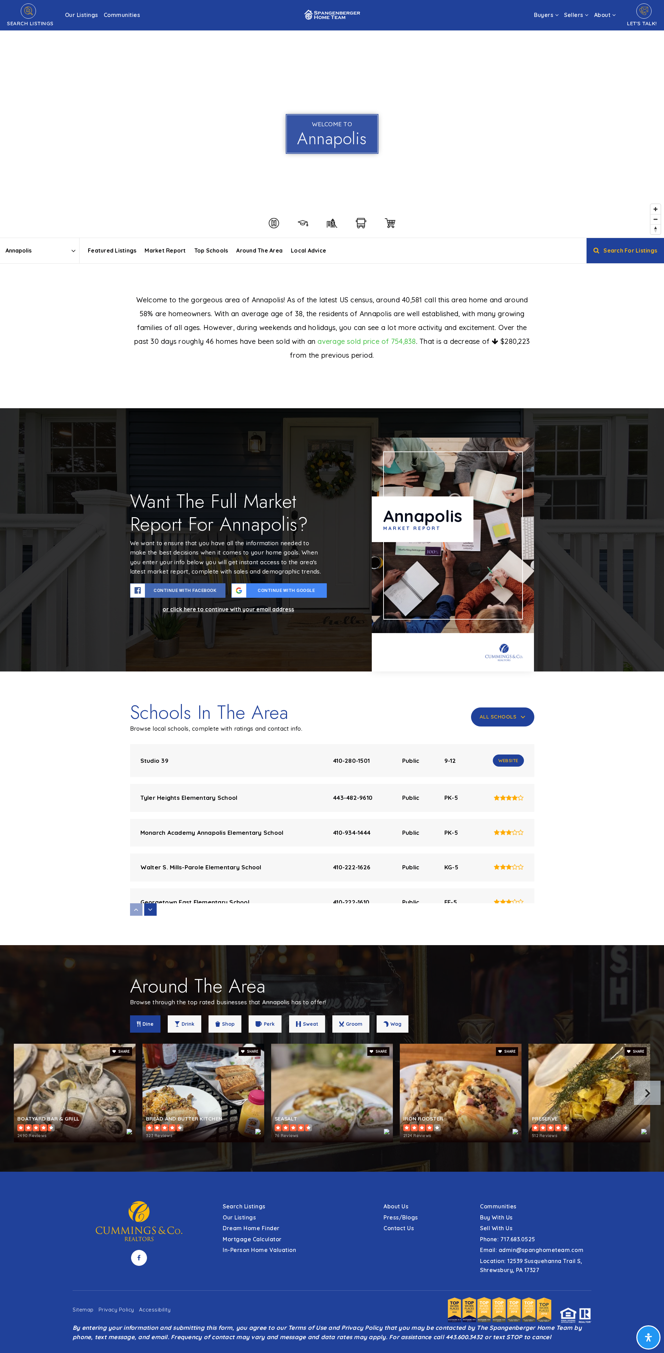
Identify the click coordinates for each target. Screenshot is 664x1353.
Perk (269, 1024)
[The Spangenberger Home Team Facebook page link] (139, 1258)
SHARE (123, 1051)
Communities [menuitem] (122, 14)
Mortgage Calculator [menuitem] (252, 1239)
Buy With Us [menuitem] (496, 1217)
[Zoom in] (656, 209)
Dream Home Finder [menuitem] (251, 1228)
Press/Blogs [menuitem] (401, 1217)
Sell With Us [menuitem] (496, 1228)
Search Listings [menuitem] (244, 1206)
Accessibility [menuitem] (155, 1309)
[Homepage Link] (332, 14)
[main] (332, 586)
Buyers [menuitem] (544, 14)
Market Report (165, 250)
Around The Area (259, 250)
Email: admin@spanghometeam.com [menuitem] (531, 1249)
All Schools (498, 716)
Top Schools (211, 250)
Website (508, 760)
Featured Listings (112, 250)
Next (647, 1093)
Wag (396, 1024)
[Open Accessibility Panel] (648, 1337)
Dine (148, 1024)
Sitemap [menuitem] (83, 1309)
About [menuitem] (603, 14)
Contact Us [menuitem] (399, 1228)
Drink (188, 1024)
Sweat (310, 1024)
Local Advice (308, 250)
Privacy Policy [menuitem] (116, 1309)
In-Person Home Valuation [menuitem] (259, 1249)
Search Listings (30, 23)
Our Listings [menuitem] (81, 14)
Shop (228, 1024)
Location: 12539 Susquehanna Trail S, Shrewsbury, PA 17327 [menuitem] (531, 1265)
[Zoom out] (656, 219)
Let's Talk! (642, 23)
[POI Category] (274, 223)
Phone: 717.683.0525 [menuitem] (507, 1239)
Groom (354, 1024)
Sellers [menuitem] (574, 14)
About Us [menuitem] (396, 1206)
